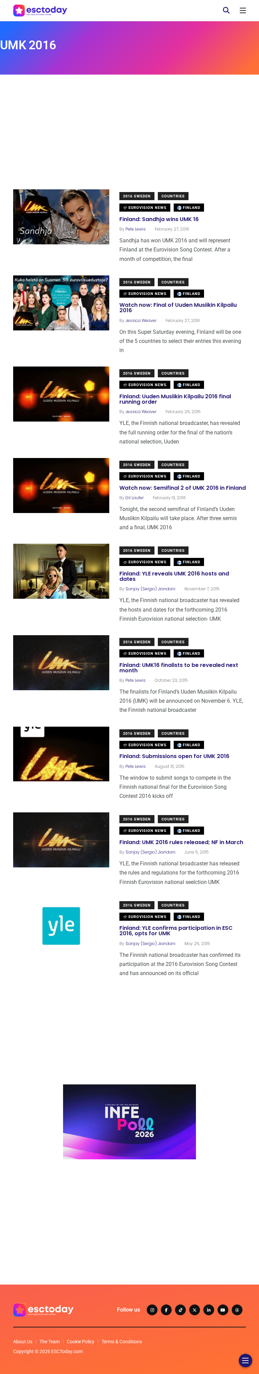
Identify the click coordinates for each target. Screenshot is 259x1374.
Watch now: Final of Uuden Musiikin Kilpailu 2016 (178, 308)
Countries (173, 196)
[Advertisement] (129, 142)
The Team (49, 1341)
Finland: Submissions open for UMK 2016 (174, 756)
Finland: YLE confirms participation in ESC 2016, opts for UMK (176, 931)
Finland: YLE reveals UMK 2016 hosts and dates (174, 576)
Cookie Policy (80, 1341)
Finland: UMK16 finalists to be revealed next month (178, 667)
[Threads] (237, 1309)
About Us (22, 1341)
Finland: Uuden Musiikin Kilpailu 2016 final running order (175, 399)
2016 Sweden (137, 196)
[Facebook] (166, 1309)
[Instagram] (152, 1309)
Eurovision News (147, 208)
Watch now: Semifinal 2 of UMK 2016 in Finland (182, 488)
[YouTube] (223, 1309)
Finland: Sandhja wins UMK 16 (159, 219)
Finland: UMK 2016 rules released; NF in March (181, 842)
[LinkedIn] (208, 1309)
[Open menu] (242, 10)
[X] (194, 1309)
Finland (190, 208)
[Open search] (226, 10)
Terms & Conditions (122, 1341)
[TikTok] (180, 1309)
